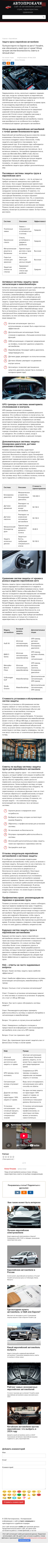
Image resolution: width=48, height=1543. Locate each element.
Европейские (6, 60)
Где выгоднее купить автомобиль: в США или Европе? (23, 1310)
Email (4, 1460)
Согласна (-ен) (24, 1540)
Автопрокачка (29, 3)
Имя (4, 1453)
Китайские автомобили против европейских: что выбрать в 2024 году (23, 1429)
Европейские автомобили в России (21, 1271)
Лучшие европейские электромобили (18, 1231)
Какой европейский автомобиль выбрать (23, 1348)
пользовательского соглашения (35, 1538)
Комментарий (7, 1467)
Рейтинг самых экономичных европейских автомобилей (22, 1388)
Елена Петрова (10, 1169)
